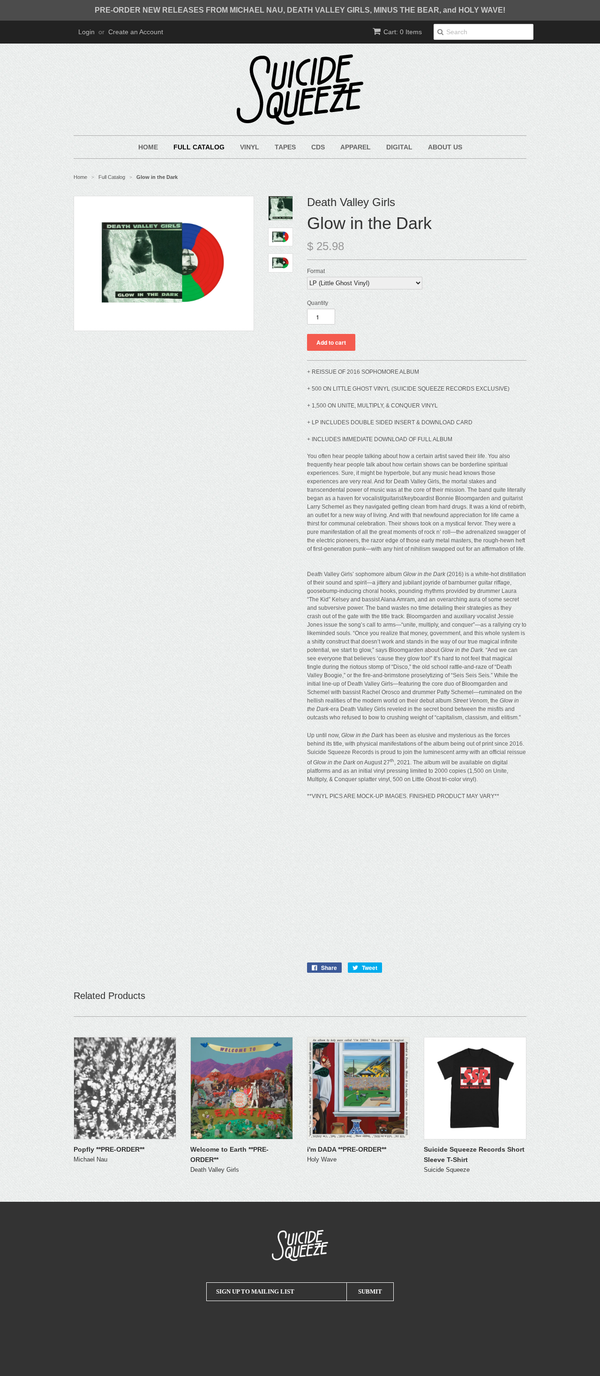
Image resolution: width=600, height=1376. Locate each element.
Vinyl (249, 147)
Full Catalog (199, 147)
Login (86, 32)
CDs (318, 147)
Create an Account (135, 32)
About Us (445, 147)
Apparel (355, 147)
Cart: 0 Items (402, 32)
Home (148, 147)
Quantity (317, 303)
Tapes (285, 147)
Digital (399, 147)
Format (316, 271)
